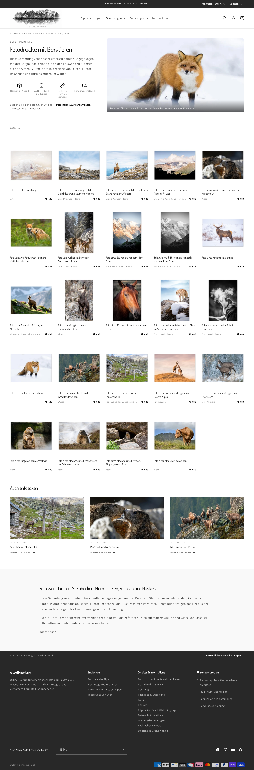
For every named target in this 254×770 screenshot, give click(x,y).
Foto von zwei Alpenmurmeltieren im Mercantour (221, 191)
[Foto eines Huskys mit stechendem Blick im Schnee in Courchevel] (175, 300)
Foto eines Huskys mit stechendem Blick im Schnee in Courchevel (174, 327)
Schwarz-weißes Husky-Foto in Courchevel (218, 327)
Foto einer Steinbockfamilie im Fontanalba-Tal (121, 394)
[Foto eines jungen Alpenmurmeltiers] (31, 436)
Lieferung (143, 689)
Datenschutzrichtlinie (150, 715)
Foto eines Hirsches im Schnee (217, 257)
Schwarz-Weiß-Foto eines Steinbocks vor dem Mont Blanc (173, 259)
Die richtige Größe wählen (153, 730)
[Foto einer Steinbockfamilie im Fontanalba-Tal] (127, 368)
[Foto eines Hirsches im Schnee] (223, 233)
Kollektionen (31, 33)
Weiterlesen (48, 632)
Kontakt (142, 705)
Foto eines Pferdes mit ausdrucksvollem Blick (126, 327)
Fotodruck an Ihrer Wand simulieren (159, 679)
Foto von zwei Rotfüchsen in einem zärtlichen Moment (28, 259)
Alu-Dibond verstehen (150, 684)
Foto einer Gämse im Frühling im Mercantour (26, 327)
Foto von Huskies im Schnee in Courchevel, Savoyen (73, 259)
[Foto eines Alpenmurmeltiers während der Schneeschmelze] (79, 436)
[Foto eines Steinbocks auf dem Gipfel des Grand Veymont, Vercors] (127, 165)
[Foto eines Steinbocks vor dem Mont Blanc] (127, 233)
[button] (85, 18)
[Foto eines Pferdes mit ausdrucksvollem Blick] (127, 300)
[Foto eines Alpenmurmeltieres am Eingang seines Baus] (127, 436)
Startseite (15, 33)
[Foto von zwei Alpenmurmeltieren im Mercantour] (223, 165)
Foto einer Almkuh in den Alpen (170, 460)
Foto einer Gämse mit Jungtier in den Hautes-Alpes (173, 394)
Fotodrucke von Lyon (100, 694)
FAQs (141, 700)
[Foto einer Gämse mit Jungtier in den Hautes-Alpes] (175, 368)
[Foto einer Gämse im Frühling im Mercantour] (31, 300)
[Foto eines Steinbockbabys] (31, 165)
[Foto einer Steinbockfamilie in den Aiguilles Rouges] (175, 165)
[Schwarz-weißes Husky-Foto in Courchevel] (223, 300)
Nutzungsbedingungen (151, 720)
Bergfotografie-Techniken (102, 684)
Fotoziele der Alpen (99, 679)
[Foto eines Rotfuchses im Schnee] (31, 368)
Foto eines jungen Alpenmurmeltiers (28, 460)
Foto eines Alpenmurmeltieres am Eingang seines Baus (123, 462)
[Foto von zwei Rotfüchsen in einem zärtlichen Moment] (31, 233)
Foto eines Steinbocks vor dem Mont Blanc (124, 259)
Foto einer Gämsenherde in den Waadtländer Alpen (74, 394)
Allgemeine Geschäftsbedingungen (158, 710)
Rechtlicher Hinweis (149, 725)
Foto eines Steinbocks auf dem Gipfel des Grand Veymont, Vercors (127, 191)
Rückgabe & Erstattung (151, 694)
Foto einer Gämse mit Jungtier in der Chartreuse (221, 394)
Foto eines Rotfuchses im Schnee (27, 393)
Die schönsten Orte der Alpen (105, 689)
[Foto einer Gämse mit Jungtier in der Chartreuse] (223, 368)
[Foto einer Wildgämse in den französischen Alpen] (79, 300)
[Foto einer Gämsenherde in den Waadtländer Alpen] (79, 368)
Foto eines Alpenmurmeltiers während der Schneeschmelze (77, 462)
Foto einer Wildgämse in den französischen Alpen (72, 327)
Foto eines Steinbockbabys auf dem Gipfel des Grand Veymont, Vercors (76, 191)
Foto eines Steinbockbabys (23, 190)
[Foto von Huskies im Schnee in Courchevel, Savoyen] (79, 233)
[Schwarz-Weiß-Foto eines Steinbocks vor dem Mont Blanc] (175, 233)
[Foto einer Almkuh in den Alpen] (175, 436)
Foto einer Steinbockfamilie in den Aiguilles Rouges (171, 191)
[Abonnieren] (122, 749)
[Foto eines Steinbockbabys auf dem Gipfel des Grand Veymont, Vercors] (79, 165)
